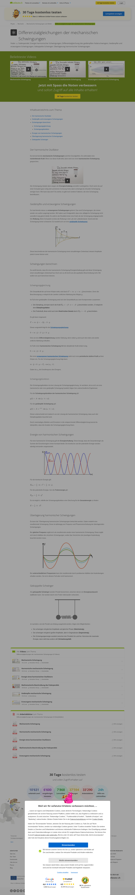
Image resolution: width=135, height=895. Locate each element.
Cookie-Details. (97, 819)
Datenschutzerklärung (78, 819)
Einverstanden (68, 845)
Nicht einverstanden (68, 860)
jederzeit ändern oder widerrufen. (46, 835)
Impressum (74, 872)
